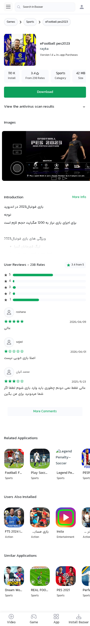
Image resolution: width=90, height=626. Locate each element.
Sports (30, 22)
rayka (44, 49)
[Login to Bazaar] (81, 6)
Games (11, 22)
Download (45, 92)
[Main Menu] (8, 6)
